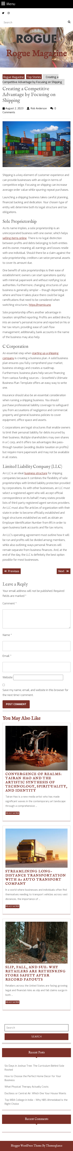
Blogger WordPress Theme (26, 1146)
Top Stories (34, 77)
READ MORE (12, 813)
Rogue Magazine (36, 53)
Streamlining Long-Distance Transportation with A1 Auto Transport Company (35, 877)
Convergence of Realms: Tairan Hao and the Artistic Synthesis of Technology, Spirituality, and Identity (36, 782)
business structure (35, 473)
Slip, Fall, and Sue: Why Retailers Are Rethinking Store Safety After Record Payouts (35, 973)
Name (7, 635)
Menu (10, 3)
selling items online (15, 238)
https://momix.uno (40, 305)
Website (8, 677)
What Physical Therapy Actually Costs (27, 1086)
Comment (10, 603)
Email (7, 656)
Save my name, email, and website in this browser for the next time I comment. (35, 692)
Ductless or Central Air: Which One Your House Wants (35, 1093)
